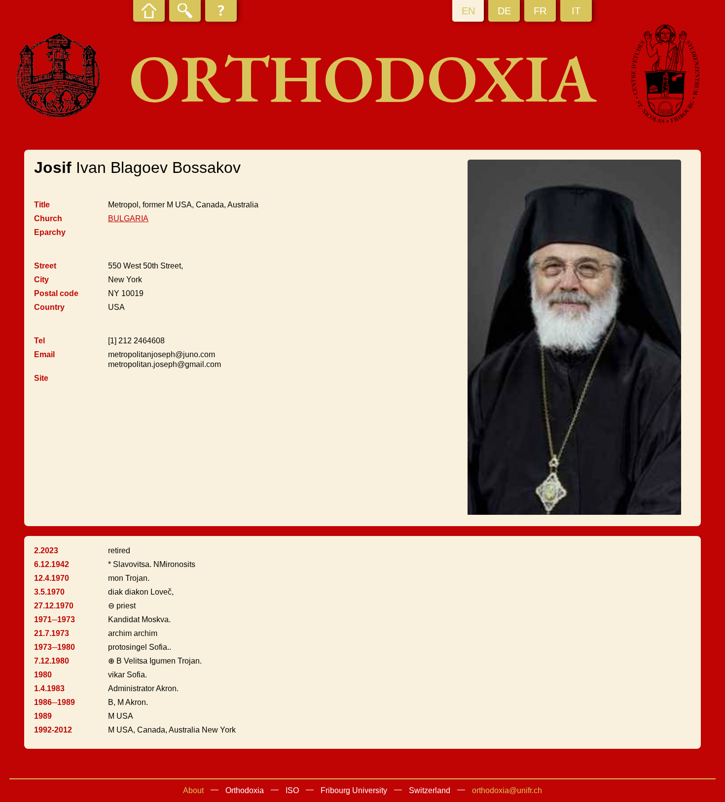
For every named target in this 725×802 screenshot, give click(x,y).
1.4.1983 (49, 688)
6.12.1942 (51, 564)
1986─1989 (54, 702)
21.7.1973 (51, 633)
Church (48, 218)
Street (45, 266)
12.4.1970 (51, 578)
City (41, 279)
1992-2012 (53, 730)
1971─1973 (54, 619)
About (193, 790)
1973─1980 (54, 647)
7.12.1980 (51, 661)
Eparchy (50, 232)
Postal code (56, 293)
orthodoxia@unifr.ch (507, 790)
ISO (292, 790)
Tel (39, 340)
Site (41, 378)
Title (42, 204)
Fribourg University (354, 790)
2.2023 (46, 550)
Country (49, 307)
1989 (43, 716)
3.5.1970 (49, 592)
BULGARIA (128, 218)
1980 (43, 674)
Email (44, 354)
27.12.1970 (53, 606)
